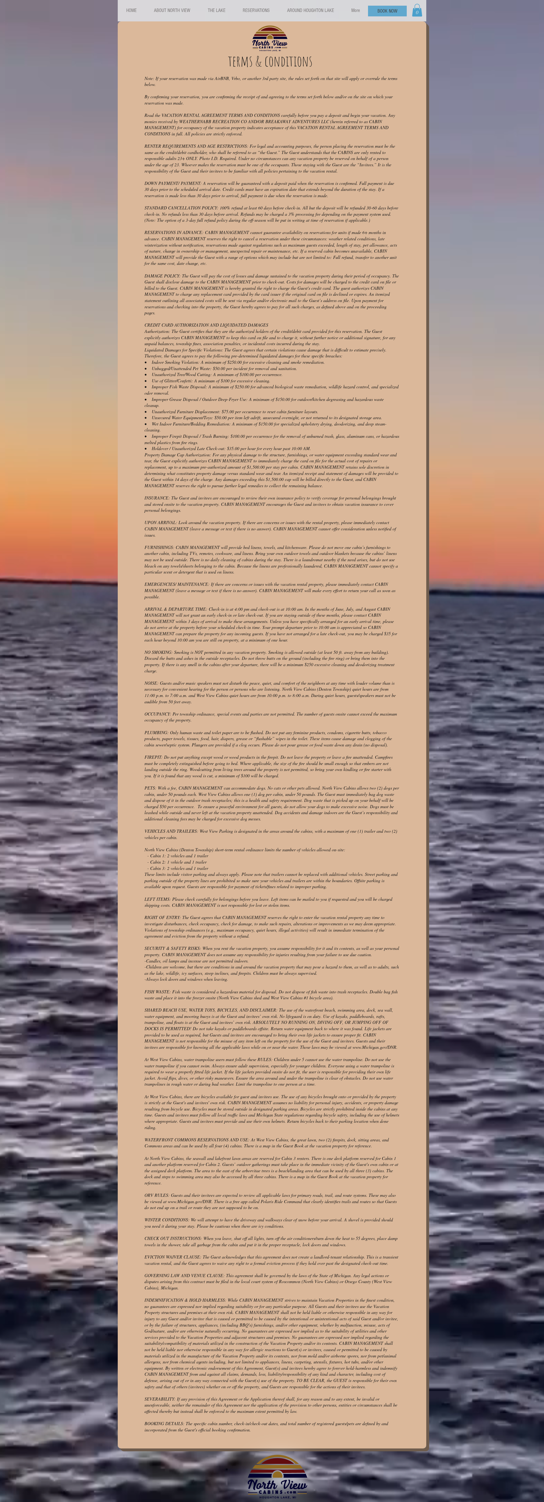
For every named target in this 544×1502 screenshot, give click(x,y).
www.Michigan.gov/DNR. (376, 1047)
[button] (417, 10)
